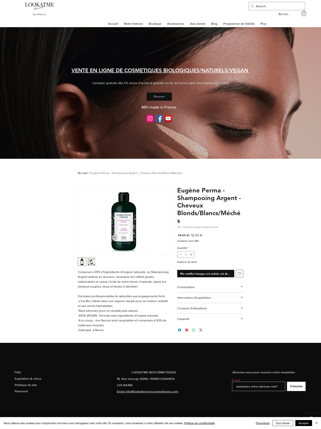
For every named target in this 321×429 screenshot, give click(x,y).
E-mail (236, 380)
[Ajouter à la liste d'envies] (239, 274)
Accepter (304, 423)
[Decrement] (180, 254)
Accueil (83, 173)
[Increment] (191, 254)
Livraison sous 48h (188, 240)
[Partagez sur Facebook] (179, 330)
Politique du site (26, 385)
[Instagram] (150, 118)
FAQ (18, 372)
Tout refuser (283, 423)
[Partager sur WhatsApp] (194, 330)
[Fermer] (316, 423)
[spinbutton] (185, 254)
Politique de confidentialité (199, 423)
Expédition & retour (28, 378)
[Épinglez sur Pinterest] (186, 330)
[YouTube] (168, 118)
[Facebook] (159, 118)
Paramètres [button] (263, 423)
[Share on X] (201, 330)
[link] (303, 13)
